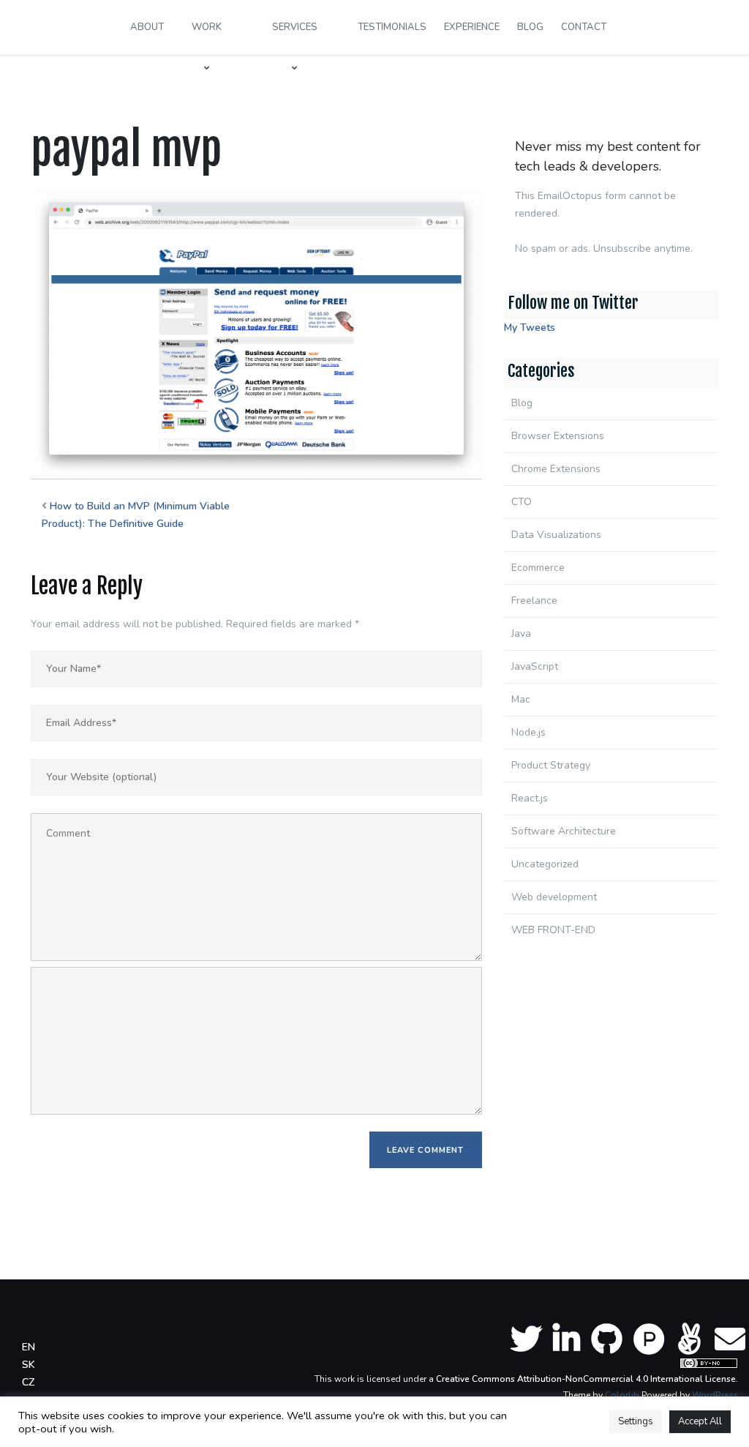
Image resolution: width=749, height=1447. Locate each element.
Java (521, 633)
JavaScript (534, 666)
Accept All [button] (700, 1421)
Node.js (528, 732)
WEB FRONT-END (553, 930)
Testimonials (392, 27)
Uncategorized (545, 864)
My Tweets (529, 327)
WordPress (715, 1395)
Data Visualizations (556, 535)
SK (28, 1365)
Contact (583, 27)
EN (28, 1347)
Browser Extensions (557, 436)
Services (294, 27)
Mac (520, 699)
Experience (472, 27)
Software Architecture (563, 831)
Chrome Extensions (556, 469)
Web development (554, 897)
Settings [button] (635, 1421)
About (147, 27)
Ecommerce (538, 568)
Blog (530, 27)
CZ (28, 1382)
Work (207, 27)
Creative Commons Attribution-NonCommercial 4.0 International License (586, 1379)
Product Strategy (550, 765)
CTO (521, 502)
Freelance (534, 600)
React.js (529, 798)
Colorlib (622, 1395)
